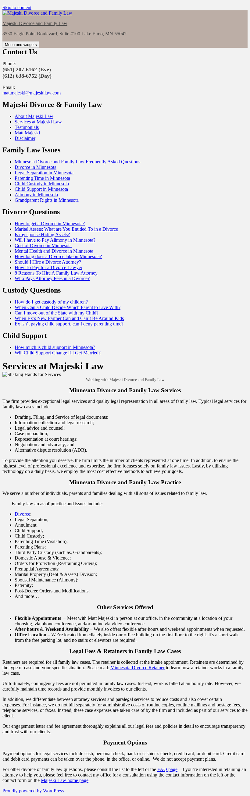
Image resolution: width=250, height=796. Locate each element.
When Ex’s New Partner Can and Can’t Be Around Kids (69, 318)
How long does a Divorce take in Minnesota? (58, 256)
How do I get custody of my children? (51, 301)
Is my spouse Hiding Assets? (42, 234)
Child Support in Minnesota (41, 189)
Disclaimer (25, 138)
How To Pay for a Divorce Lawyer (48, 267)
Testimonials (27, 127)
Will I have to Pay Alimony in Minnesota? (55, 240)
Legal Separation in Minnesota (44, 172)
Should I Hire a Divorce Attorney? (48, 262)
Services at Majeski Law (38, 121)
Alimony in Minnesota (36, 194)
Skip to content (16, 7)
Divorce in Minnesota (35, 167)
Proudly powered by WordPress (33, 790)
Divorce (22, 514)
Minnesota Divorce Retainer (137, 667)
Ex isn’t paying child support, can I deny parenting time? (69, 323)
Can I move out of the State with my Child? (56, 312)
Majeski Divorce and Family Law (34, 23)
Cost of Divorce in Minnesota (43, 245)
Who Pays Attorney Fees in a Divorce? (52, 278)
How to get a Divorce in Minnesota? (50, 223)
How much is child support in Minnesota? (55, 347)
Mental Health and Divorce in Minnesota (54, 251)
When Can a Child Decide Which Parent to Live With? (67, 307)
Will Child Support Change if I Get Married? (58, 352)
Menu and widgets (21, 44)
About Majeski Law (34, 116)
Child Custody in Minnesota (42, 183)
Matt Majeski (27, 132)
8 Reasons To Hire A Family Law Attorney (56, 272)
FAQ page (167, 769)
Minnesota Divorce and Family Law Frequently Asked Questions (77, 161)
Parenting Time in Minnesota (42, 178)
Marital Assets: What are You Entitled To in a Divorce (66, 229)
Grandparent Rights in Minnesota (47, 200)
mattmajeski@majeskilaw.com (31, 92)
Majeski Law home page (64, 780)
